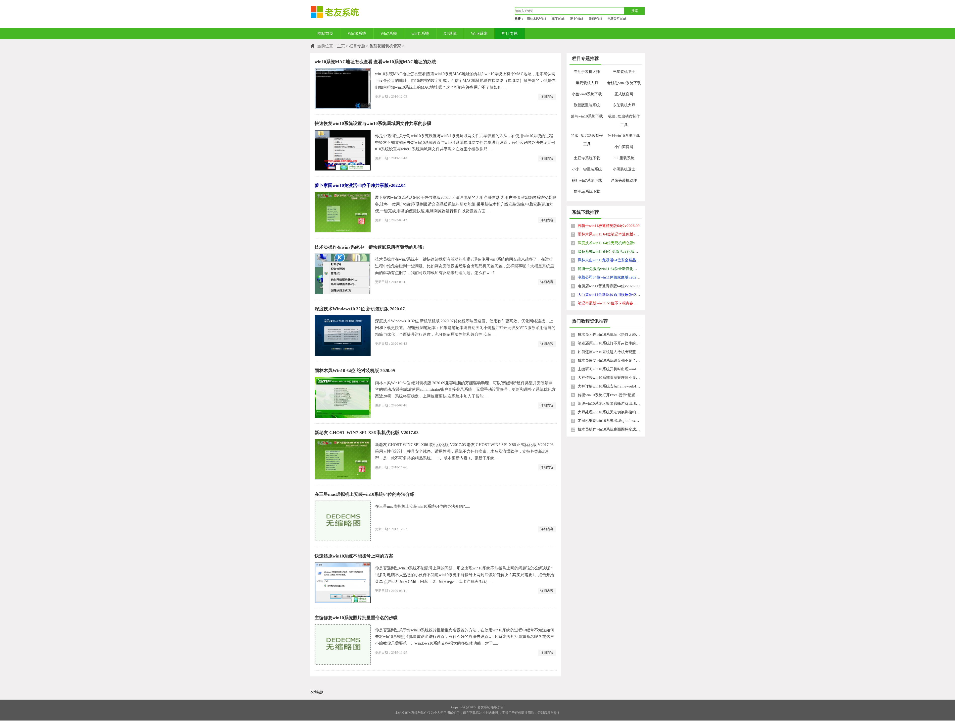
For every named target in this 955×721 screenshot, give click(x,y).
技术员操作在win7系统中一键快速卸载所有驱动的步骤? (370, 247)
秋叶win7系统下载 (587, 180)
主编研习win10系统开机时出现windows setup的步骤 (620, 369)
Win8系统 (479, 33)
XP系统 (450, 33)
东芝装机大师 (624, 105)
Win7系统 (389, 33)
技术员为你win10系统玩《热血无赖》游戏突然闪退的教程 (625, 334)
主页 (341, 46)
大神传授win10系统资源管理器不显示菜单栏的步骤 (620, 378)
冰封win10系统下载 (624, 136)
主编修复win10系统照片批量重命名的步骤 (356, 617)
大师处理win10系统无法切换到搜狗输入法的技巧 (618, 412)
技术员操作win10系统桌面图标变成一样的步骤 (616, 429)
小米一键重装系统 (587, 169)
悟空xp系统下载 (587, 191)
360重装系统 (624, 158)
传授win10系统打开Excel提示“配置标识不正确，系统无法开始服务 (632, 395)
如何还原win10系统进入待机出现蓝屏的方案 (614, 352)
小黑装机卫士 (624, 169)
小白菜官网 (624, 147)
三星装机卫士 (624, 72)
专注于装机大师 (587, 72)
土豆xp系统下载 (587, 158)
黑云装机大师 (587, 83)
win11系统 (420, 33)
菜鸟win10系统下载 (587, 116)
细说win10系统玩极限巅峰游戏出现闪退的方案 (616, 403)
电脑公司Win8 (617, 18)
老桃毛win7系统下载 (624, 83)
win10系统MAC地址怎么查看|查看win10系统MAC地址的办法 (375, 61)
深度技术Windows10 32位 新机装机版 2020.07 (360, 308)
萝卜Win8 (576, 18)
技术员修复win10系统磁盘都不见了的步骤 (612, 360)
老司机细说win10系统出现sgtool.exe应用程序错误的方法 (624, 421)
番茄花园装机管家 (385, 46)
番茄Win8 (595, 18)
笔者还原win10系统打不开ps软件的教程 (610, 343)
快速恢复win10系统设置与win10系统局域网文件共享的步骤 (373, 123)
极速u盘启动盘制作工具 (624, 120)
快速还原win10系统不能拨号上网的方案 (354, 556)
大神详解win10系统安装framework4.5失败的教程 (618, 386)
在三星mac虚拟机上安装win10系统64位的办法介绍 (365, 494)
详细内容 (546, 96)
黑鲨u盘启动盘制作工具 (587, 140)
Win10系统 (357, 33)
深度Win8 (558, 18)
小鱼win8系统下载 (587, 94)
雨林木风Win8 (536, 18)
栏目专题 (510, 33)
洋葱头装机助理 (624, 180)
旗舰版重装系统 (587, 105)
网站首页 (325, 33)
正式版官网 (624, 94)
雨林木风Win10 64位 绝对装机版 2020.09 (355, 370)
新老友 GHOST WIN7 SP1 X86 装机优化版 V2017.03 (367, 432)
